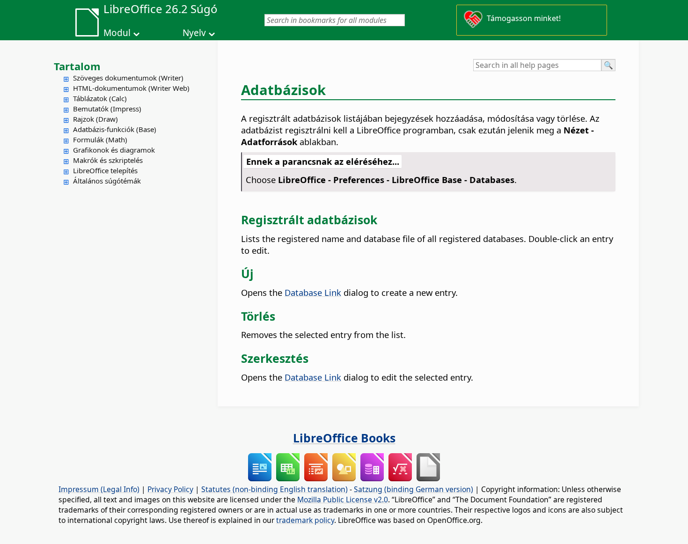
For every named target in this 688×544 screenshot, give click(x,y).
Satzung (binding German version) (413, 489)
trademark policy (305, 520)
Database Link (313, 292)
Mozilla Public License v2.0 (342, 499)
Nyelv (194, 33)
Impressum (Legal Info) (99, 489)
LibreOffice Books (344, 438)
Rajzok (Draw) (95, 119)
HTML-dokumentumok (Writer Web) (131, 88)
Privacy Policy (170, 489)
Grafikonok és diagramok (114, 149)
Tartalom (77, 66)
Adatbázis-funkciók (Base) (114, 129)
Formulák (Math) (100, 139)
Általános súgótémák (107, 180)
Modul (117, 33)
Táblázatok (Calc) (100, 98)
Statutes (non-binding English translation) (274, 489)
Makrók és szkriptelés (108, 160)
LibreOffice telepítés (105, 170)
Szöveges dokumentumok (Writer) (128, 77)
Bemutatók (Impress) (107, 108)
